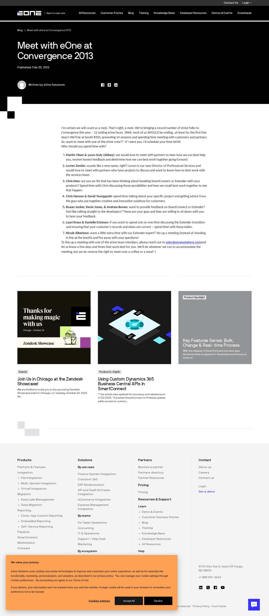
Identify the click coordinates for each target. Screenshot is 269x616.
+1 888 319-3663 (210, 577)
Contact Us (231, 2)
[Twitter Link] (208, 587)
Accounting (86, 528)
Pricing (143, 492)
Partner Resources (151, 477)
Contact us (206, 477)
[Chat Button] (254, 605)
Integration (25, 472)
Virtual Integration (33, 488)
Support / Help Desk (92, 538)
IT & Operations (88, 533)
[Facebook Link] (215, 587)
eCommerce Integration (94, 499)
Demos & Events (222, 13)
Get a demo (207, 491)
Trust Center (219, 606)
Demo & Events (152, 511)
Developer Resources (193, 13)
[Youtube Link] (223, 587)
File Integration (31, 477)
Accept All (128, 600)
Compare (23, 548)
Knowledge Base (164, 13)
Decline (158, 600)
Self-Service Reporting (37, 526)
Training (144, 13)
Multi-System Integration (38, 483)
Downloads (245, 13)
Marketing (85, 544)
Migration (24, 494)
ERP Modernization (91, 484)
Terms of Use (81, 580)
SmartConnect (27, 537)
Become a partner (150, 467)
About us (205, 467)
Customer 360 (88, 479)
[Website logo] (29, 13)
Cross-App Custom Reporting (42, 515)
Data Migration (31, 504)
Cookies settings (99, 600)
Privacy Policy (201, 606)
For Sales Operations (92, 522)
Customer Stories (112, 13)
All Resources (87, 13)
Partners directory (151, 472)
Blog (131, 13)
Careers (204, 472)
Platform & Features (31, 467)
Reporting (24, 510)
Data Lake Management (37, 499)
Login (246, 2)
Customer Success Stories (160, 517)
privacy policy (105, 575)
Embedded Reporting (36, 521)
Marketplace (26, 542)
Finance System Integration (97, 474)
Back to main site (56, 13)
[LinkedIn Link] (201, 587)
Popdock (23, 532)
